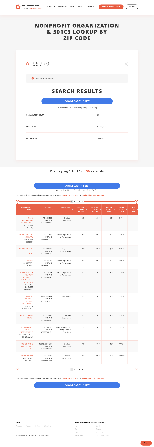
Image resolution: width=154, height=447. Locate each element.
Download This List (77, 101)
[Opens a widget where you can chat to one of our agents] (146, 443)
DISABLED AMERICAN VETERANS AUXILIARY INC (27, 300)
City (76, 429)
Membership (86, 195)
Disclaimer (47, 426)
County (98, 429)
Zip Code (99, 426)
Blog (72, 7)
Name (77, 426)
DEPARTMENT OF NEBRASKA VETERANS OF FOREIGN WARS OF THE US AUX (26, 277)
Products (62, 7)
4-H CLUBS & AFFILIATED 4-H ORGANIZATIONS (27, 220)
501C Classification (102, 435)
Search (50, 7)
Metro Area (79, 435)
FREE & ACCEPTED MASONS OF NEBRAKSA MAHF (26, 329)
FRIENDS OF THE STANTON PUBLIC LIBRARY (26, 346)
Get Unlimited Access (111, 7)
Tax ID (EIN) (100, 432)
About (80, 7)
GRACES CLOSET (27, 356)
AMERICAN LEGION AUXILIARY (26, 236)
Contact (90, 7)
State (77, 432)
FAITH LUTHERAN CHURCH (26, 316)
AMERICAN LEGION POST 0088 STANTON (26, 251)
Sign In (132, 7)
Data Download (98, 195)
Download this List (77, 385)
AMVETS (30, 261)
